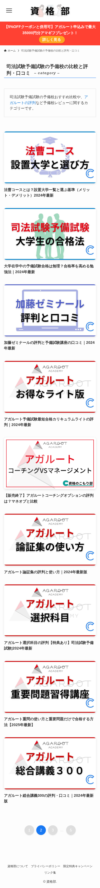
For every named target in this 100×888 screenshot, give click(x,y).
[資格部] (50, 10)
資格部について (17, 866)
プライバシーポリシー (45, 866)
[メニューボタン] (9, 10)
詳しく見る (51, 40)
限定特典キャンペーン (78, 866)
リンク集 (50, 872)
